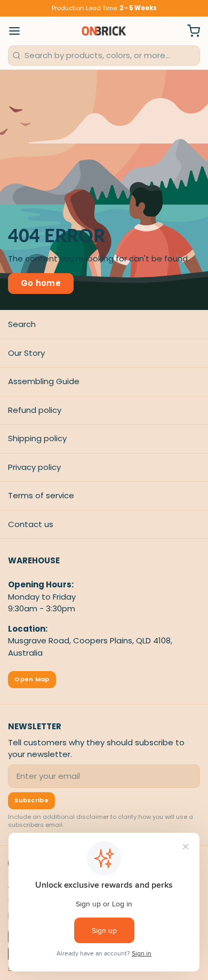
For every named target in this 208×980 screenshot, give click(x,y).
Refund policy (34, 410)
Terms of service (41, 495)
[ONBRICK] (104, 31)
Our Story (26, 352)
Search (22, 324)
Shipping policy (37, 438)
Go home (41, 283)
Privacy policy (34, 467)
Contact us (30, 524)
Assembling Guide (43, 381)
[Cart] (189, 31)
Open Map (31, 679)
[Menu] (18, 31)
